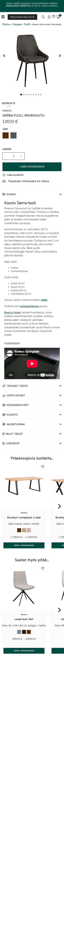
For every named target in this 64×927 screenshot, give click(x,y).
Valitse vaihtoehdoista (24, 545)
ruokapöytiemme (30, 306)
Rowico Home (12, 312)
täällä (44, 299)
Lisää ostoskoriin (32, 166)
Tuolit (27, 24)
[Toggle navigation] (4, 17)
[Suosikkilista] (53, 17)
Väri (5, 129)
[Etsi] (43, 17)
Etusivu (6, 24)
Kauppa (17, 24)
